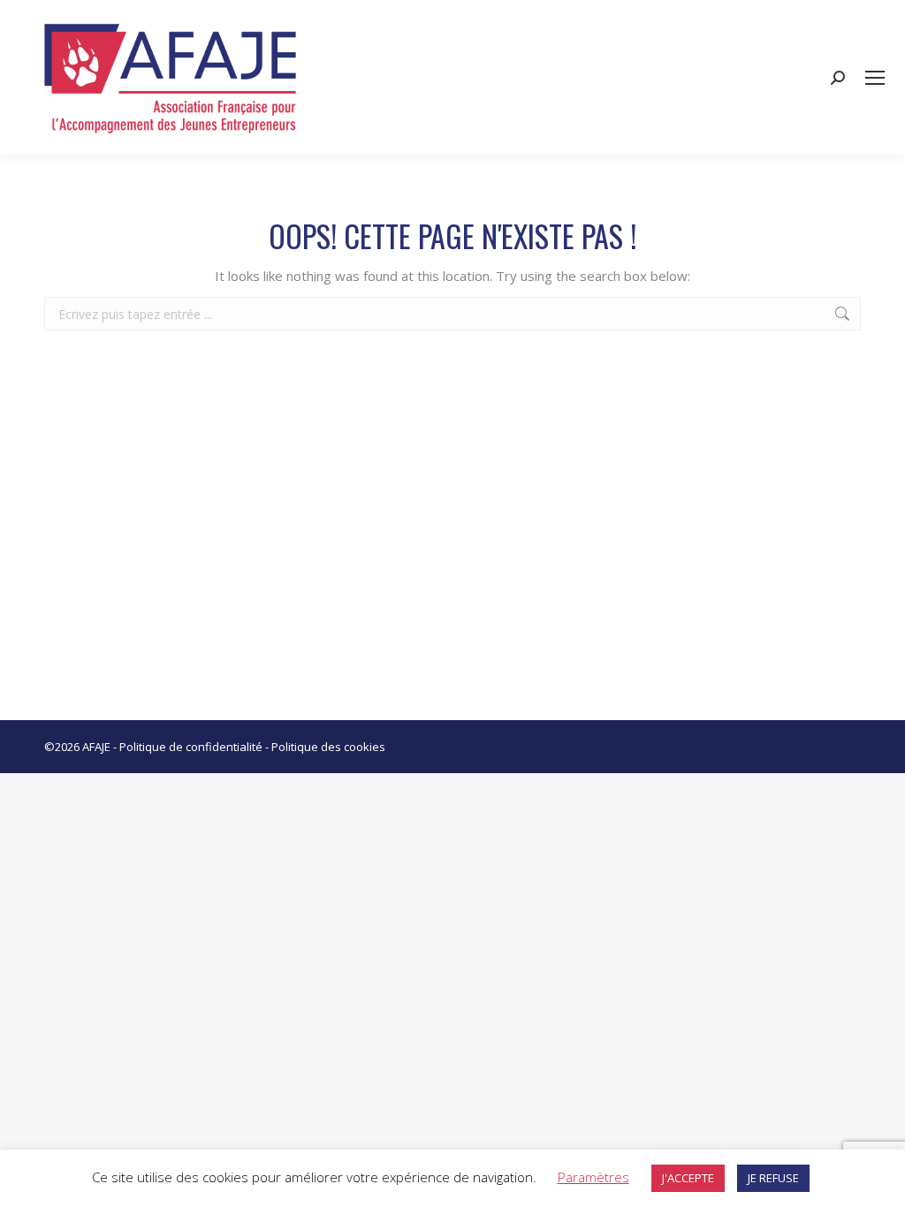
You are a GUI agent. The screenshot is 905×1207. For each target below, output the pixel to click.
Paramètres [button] (593, 1177)
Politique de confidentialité (190, 747)
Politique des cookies (328, 747)
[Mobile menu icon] (875, 77)
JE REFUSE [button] (773, 1178)
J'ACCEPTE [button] (688, 1178)
